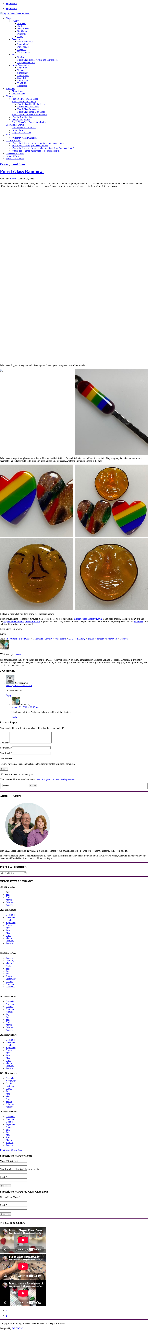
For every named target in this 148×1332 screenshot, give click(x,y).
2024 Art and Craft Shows (24, 127)
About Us (10, 88)
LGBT (72, 638)
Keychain (21, 49)
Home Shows (18, 130)
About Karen (18, 91)
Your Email (5, 753)
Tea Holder (22, 83)
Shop (8, 18)
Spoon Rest (22, 80)
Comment (4, 742)
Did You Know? (13, 140)
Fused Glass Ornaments (28, 109)
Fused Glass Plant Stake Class (31, 104)
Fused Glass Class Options (24, 101)
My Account (11, 3)
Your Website (6, 758)
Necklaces (22, 31)
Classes (9, 96)
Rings (20, 36)
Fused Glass (18, 164)
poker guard (111, 638)
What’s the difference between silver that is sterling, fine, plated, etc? (43, 148)
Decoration (22, 86)
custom (13, 638)
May (8, 894)
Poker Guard (23, 44)
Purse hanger (23, 47)
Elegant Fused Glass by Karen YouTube (21, 621)
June (8, 930)
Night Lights (23, 67)
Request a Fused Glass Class (25, 99)
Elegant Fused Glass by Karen (88, 619)
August (9, 925)
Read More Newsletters (11, 1150)
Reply (8, 695)
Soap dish (21, 78)
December (10, 915)
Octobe (9, 1045)
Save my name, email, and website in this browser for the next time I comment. (39, 764)
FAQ (8, 135)
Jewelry (15, 21)
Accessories (17, 39)
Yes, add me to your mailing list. (19, 774)
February (10, 902)
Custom (4, 164)
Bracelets (21, 23)
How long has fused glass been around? (30, 145)
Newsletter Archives (15, 153)
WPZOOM (17, 1328)
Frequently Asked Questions (24, 138)
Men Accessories (25, 41)
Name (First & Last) (9, 1161)
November (10, 917)
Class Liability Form (21, 119)
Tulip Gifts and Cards (21, 132)
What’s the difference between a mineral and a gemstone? (38, 143)
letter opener (60, 638)
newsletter (138, 621)
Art (13, 54)
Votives (20, 70)
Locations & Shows (15, 125)
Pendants (21, 34)
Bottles (20, 57)
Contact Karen (18, 93)
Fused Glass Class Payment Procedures (29, 114)
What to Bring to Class (22, 117)
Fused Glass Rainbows (22, 171)
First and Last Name (10, 1197)
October (9, 920)
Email (3, 1177)
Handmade (38, 638)
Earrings (21, 26)
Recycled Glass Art (26, 62)
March (9, 899)
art (6, 638)
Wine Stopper (23, 52)
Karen (13, 178)
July (8, 927)
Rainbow (124, 638)
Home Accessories (20, 65)
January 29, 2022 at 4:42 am (19, 685)
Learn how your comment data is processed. (56, 779)
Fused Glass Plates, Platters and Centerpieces (37, 60)
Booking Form (12, 156)
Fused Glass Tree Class (28, 106)
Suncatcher (22, 73)
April (8, 897)
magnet (91, 638)
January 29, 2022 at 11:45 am (25, 707)
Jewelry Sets (23, 28)
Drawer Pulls (23, 75)
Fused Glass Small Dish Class (31, 112)
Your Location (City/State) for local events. (19, 1169)
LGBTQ (81, 638)
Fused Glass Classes (15, 158)
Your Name (5, 747)
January (9, 905)
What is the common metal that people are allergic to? (36, 151)
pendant (100, 638)
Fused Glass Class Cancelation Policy (29, 122)
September (10, 922)
